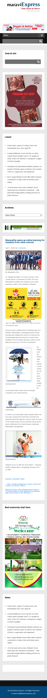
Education (16, 479)
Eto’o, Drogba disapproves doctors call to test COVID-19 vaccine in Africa (23, 485)
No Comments (21, 248)
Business (8, 479)
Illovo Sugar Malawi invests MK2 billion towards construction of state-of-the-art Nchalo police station (24, 179)
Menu (6, 35)
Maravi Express (19, 690)
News (23, 479)
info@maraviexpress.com (26, 693)
